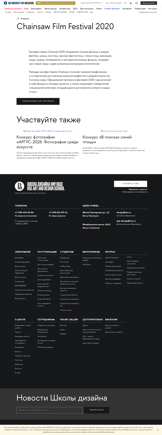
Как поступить (149, 3)
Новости (40, 12)
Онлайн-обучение (112, 9)
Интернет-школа (43, 295)
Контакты (18, 369)
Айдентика (19, 364)
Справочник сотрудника (46, 325)
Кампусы (18, 352)
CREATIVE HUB (82, 12)
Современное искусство (148, 12)
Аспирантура (64, 9)
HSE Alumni (87, 265)
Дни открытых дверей (114, 3)
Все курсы (152, 9)
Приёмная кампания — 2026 (16, 9)
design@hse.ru (124, 212)
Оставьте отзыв (66, 310)
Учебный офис (65, 266)
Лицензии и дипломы (22, 356)
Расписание (64, 262)
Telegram (63, 334)
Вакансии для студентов (114, 332)
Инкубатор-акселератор (114, 271)
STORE (71, 12)
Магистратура (51, 9)
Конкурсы (25, 19)
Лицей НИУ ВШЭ (43, 299)
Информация (64, 258)
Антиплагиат (42, 336)
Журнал (48, 12)
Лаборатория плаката (135, 283)
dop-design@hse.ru (126, 220)
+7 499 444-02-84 (24, 212)
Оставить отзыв (131, 184)
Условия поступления (45, 276)
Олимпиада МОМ (44, 280)
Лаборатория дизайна (113, 266)
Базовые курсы (20, 299)
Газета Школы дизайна (91, 343)
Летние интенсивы (44, 291)
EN (125, 3)
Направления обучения (23, 294)
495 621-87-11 (58, 212)
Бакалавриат (36, 9)
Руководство (19, 347)
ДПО (75, 9)
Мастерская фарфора (113, 279)
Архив (62, 330)
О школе (8, 12)
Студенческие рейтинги (69, 295)
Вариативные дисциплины (69, 277)
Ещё (91, 12)
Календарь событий (22, 336)
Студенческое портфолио (24, 290)
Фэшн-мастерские (134, 279)
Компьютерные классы (113, 275)
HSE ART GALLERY (60, 12)
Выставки (63, 325)
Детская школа (86, 9)
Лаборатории (140, 9)
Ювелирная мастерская (135, 268)
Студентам (31, 12)
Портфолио (127, 9)
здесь (141, 427)
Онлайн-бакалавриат (22, 262)
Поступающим (19, 12)
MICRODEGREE (20, 286)
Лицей (99, 9)
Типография (109, 262)
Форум (85, 325)
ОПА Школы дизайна (45, 347)
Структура (18, 360)
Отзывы (17, 373)
